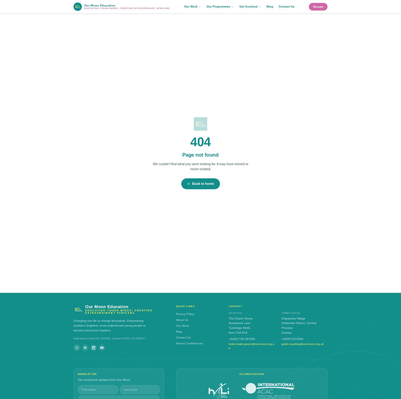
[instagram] (77, 347)
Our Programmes (218, 6)
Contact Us (286, 6)
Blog (269, 6)
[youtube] (102, 347)
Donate (318, 6)
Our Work (191, 6)
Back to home (203, 183)
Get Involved (248, 6)
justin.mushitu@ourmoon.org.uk (303, 344)
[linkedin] (93, 347)
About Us (182, 320)
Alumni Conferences (189, 343)
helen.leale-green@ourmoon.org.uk (251, 346)
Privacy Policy (185, 314)
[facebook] (85, 347)
